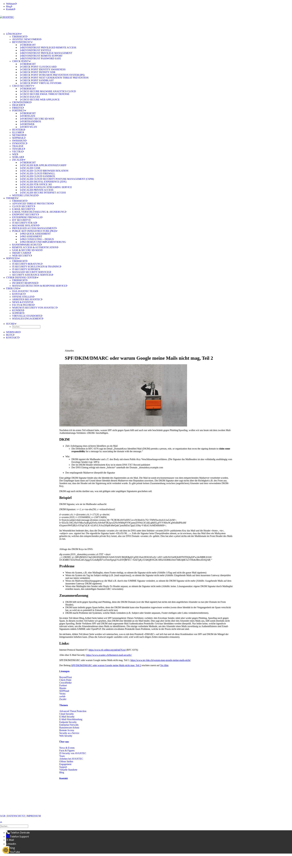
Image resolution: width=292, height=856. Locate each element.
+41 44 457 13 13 (77, 795)
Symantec (19, 143)
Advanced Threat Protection (32, 203)
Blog (8, 6)
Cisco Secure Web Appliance (41, 99)
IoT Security (20, 220)
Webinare (10, 3)
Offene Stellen (22, 296)
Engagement (65, 764)
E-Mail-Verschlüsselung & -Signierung (38, 212)
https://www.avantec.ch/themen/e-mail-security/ (109, 655)
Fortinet (18, 110)
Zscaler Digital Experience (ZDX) (44, 181)
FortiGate (28, 116)
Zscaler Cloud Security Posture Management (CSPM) (58, 179)
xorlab (17, 157)
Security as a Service (69, 733)
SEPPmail (18, 138)
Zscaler (17, 159)
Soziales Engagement (27, 318)
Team (62, 756)
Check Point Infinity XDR (38, 72)
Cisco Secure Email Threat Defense (45, 94)
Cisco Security (22, 86)
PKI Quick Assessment (36, 233)
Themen (11, 198)
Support (17, 313)
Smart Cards (21, 253)
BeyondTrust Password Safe (41, 58)
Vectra (17, 151)
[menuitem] (149, 3)
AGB (2, 816)
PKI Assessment (32, 236)
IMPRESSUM (34, 816)
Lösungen (13, 34)
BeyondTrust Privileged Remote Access (49, 47)
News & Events (22, 302)
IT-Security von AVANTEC (72, 753)
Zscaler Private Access (37, 190)
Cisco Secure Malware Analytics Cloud (49, 91)
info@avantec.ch (67, 803)
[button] (11, 323)
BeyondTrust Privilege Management (47, 53)
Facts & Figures (22, 305)
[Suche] (14, 826)
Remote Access (66, 730)
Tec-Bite (164, 665)
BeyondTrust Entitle (36, 50)
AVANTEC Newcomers (26, 39)
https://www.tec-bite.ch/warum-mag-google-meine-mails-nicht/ (160, 660)
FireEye (17, 107)
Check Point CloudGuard (39, 66)
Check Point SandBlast (38, 80)
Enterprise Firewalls (26, 217)
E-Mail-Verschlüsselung (70, 719)
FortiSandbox (31, 121)
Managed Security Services (31, 272)
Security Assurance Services (32, 274)
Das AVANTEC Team (24, 291)
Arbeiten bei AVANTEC (26, 299)
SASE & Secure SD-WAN (26, 250)
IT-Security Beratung (26, 264)
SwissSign (18, 140)
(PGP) (62, 805)
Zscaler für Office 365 (37, 184)
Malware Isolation (25, 225)
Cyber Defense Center (21, 277)
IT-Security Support (25, 269)
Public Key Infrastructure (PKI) (33, 231)
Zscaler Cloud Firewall (38, 173)
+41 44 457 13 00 (76, 797)
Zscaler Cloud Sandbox (38, 176)
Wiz (14, 154)
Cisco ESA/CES (31, 97)
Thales (17, 146)
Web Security (21, 255)
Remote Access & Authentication (34, 247)
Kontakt (10, 9)
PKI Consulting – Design (38, 239)
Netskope (18, 135)
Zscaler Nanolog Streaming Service (47, 187)
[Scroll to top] (2, 822)
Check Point (20, 61)
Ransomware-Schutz (26, 244)
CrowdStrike (21, 102)
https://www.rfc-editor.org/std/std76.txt (107, 650)
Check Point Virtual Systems (41, 83)
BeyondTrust (21, 42)
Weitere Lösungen (24, 195)
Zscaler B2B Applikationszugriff (44, 165)
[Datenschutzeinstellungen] (5, 850)
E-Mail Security (22, 209)
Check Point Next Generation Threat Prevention (55, 77)
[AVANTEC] (146, 21)
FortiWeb (28, 124)
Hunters (18, 129)
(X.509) (70, 805)
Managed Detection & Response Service (39, 285)
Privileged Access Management (33, 228)
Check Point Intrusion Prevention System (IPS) (53, 75)
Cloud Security (23, 206)
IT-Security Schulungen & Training (36, 266)
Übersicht (19, 36)
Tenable (18, 149)
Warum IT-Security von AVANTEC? (34, 307)
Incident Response (24, 283)
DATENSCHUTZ (16, 816)
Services (12, 258)
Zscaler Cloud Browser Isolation (45, 170)
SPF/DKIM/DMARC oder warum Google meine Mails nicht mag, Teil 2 (106, 665)
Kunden (17, 310)
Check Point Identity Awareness (44, 69)
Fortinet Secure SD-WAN (38, 118)
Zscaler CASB (31, 168)
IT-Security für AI (24, 222)
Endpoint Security (24, 214)
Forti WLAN (29, 127)
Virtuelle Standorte (26, 316)
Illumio (17, 132)
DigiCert (18, 105)
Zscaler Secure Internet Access (44, 192)
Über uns (12, 288)
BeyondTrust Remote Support (42, 55)
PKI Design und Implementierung (44, 242)
